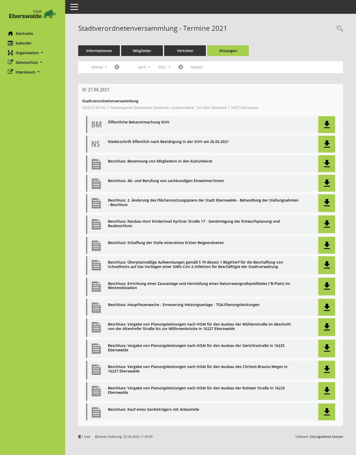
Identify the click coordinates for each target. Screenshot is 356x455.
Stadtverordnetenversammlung (110, 100)
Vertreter (185, 50)
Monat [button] (97, 67)
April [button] (142, 67)
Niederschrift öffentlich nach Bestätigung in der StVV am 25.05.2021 (168, 142)
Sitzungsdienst (326, 436)
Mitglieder (142, 50)
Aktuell (197, 67)
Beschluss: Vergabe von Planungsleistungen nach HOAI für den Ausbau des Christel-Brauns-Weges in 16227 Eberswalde (197, 369)
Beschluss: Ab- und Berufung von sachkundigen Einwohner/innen (166, 181)
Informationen (99, 50)
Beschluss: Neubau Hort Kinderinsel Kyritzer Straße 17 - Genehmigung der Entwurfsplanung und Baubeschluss (194, 223)
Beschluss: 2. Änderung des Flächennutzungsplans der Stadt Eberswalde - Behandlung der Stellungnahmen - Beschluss (203, 202)
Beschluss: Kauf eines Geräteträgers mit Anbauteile (153, 409)
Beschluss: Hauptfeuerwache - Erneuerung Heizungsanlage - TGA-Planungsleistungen (184, 305)
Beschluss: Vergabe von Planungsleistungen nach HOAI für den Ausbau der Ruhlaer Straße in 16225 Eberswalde (196, 390)
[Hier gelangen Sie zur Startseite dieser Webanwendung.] (32, 13)
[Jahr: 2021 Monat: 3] (117, 67)
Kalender (24, 43)
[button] (32, 53)
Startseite (24, 33)
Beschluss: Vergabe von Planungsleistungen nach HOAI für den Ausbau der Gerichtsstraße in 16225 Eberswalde (196, 348)
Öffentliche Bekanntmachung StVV (138, 122)
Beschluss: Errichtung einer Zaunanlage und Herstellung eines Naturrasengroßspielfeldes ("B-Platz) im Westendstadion (199, 286)
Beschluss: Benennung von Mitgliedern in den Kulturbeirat (160, 161)
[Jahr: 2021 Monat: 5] (181, 67)
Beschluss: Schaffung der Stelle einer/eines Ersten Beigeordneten (166, 243)
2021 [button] (163, 67)
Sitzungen (228, 50)
